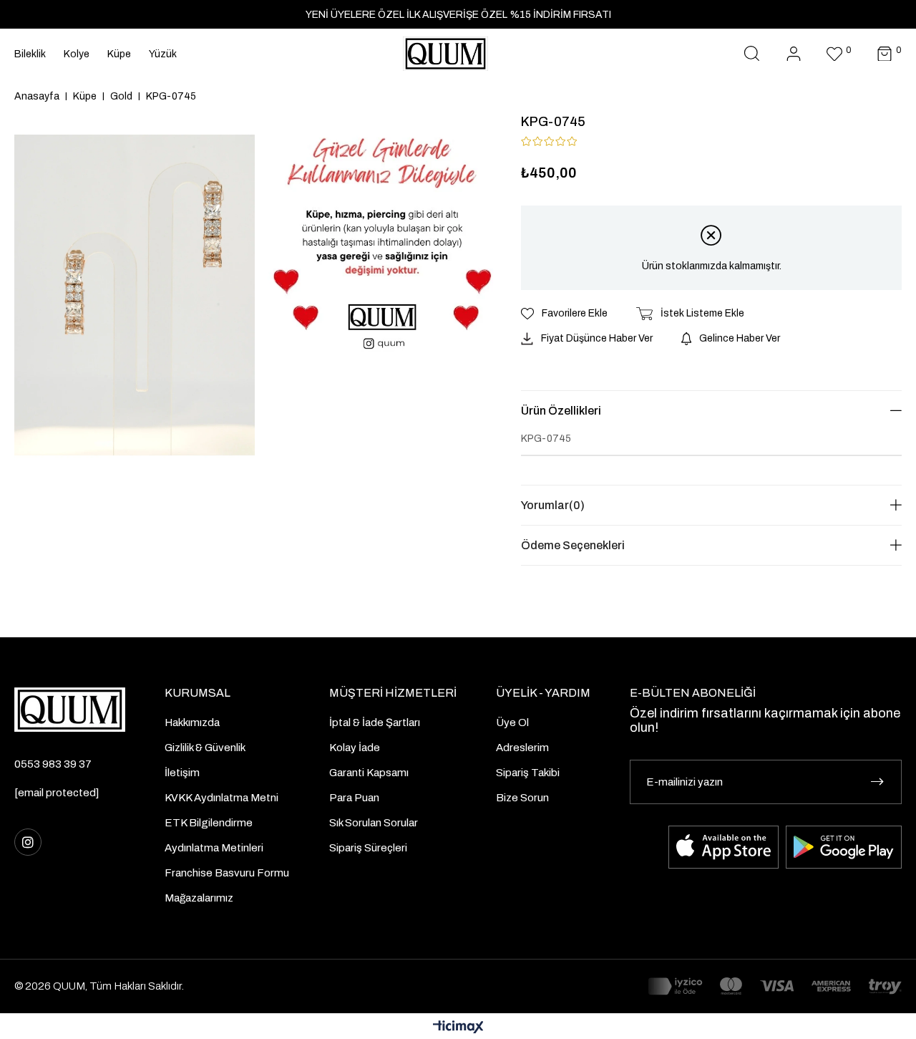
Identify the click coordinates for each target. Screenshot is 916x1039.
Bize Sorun (522, 797)
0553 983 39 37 (53, 764)
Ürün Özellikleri (561, 411)
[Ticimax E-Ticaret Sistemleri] (458, 1027)
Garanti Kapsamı (369, 772)
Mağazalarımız (199, 898)
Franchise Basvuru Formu (227, 873)
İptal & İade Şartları (374, 722)
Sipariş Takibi (528, 772)
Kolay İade (354, 747)
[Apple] (723, 847)
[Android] (844, 847)
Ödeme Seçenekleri (573, 545)
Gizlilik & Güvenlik (205, 747)
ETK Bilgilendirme (209, 822)
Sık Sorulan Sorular (373, 822)
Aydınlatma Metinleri (214, 848)
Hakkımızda (192, 722)
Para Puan (354, 797)
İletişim (182, 772)
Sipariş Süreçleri (368, 848)
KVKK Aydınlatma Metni (221, 797)
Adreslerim (522, 747)
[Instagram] (28, 842)
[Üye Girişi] (794, 54)
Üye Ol (512, 722)
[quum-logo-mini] (69, 709)
